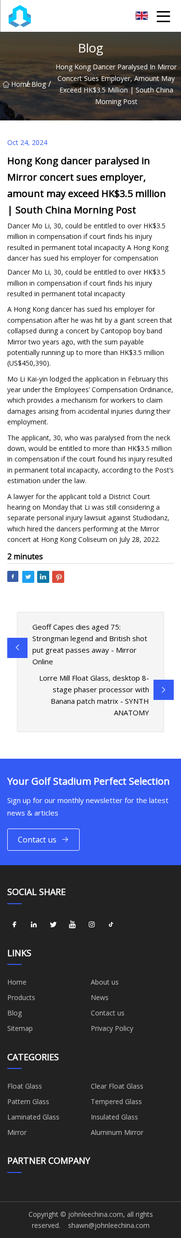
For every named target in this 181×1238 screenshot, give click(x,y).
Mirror (17, 1132)
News (100, 997)
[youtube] (72, 925)
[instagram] (91, 925)
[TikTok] (111, 925)
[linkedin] (34, 925)
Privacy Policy (112, 1028)
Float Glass (24, 1086)
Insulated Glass (114, 1116)
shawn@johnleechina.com (109, 1225)
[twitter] (53, 925)
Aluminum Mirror (117, 1132)
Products (21, 997)
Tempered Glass (116, 1101)
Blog (38, 84)
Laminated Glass (33, 1116)
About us (105, 982)
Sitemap (20, 1028)
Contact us (37, 839)
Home (18, 84)
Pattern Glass (28, 1101)
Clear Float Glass (117, 1086)
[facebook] (14, 925)
